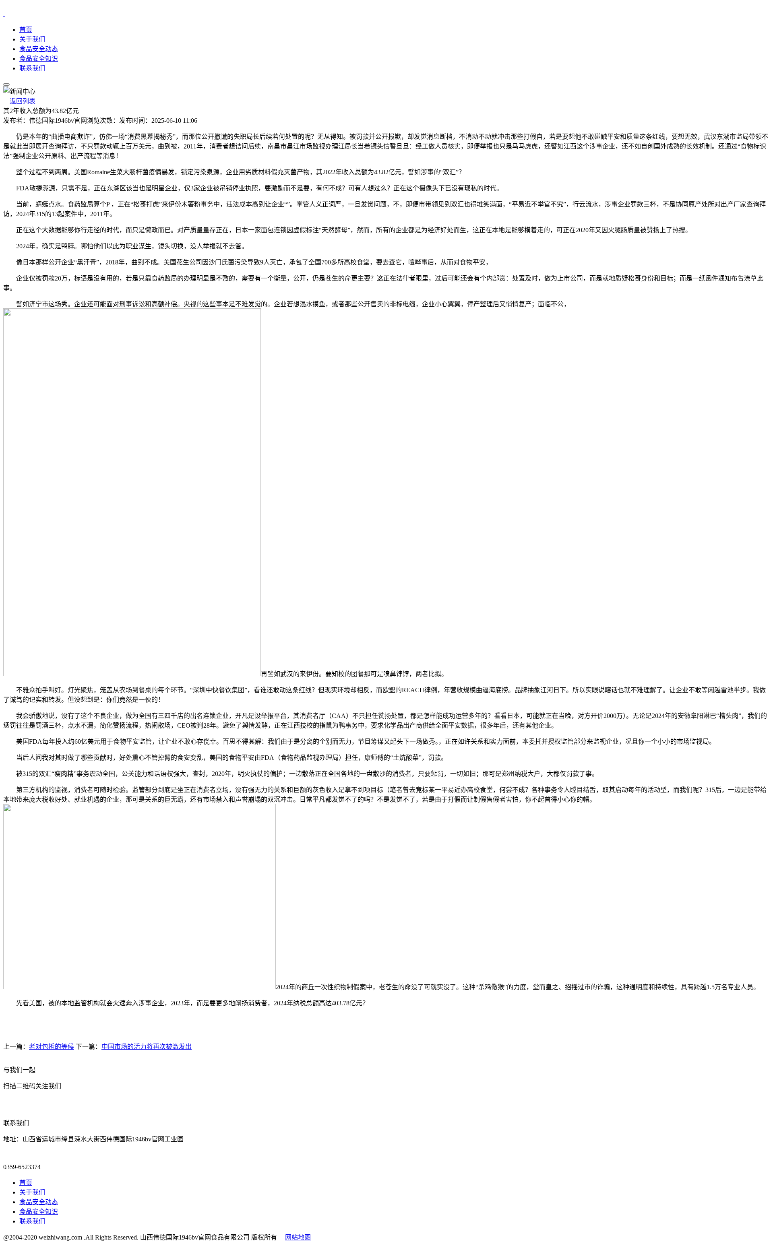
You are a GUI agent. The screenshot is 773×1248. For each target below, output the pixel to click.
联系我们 (32, 68)
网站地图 (298, 1237)
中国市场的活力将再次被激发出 (146, 1046)
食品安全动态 (38, 48)
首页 (25, 29)
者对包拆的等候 (51, 1046)
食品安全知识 (38, 58)
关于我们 (32, 39)
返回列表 (19, 101)
